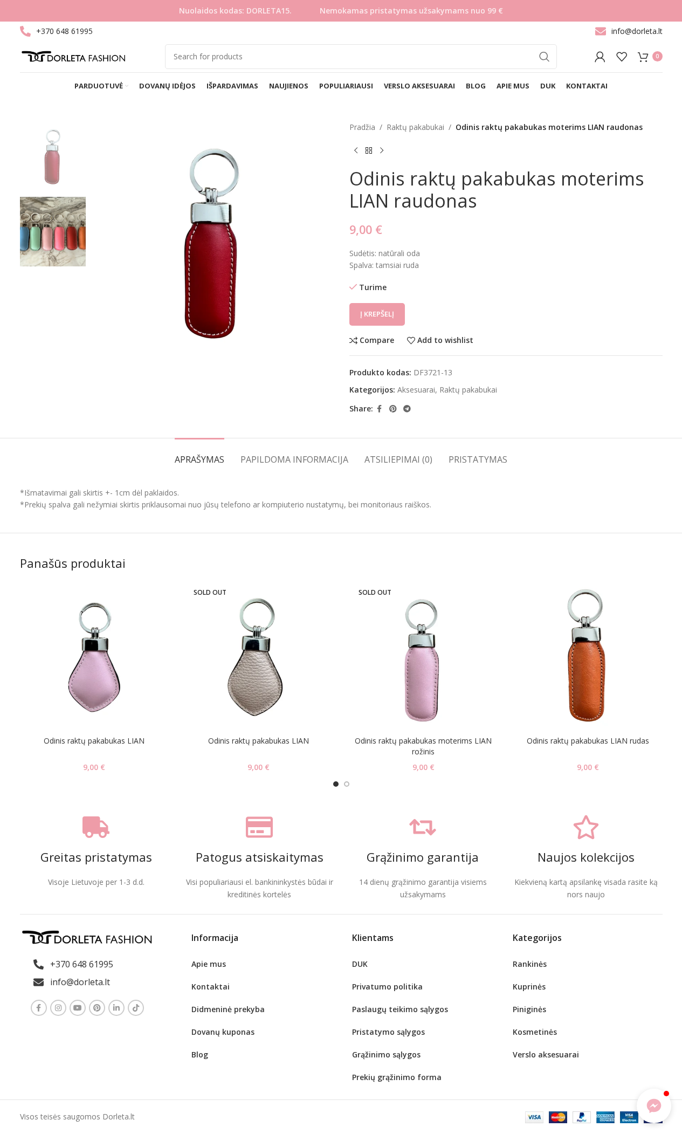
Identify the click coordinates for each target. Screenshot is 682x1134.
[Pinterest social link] (393, 409)
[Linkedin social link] (116, 1008)
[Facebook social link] (379, 409)
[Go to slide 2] (346, 784)
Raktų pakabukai (415, 127)
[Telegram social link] (407, 409)
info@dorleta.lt (637, 31)
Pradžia (362, 127)
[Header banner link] (341, 11)
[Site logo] (73, 55)
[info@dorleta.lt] (600, 31)
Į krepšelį (377, 314)
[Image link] (87, 936)
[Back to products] (368, 150)
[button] (654, 1106)
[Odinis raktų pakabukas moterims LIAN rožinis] (423, 656)
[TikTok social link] (136, 1008)
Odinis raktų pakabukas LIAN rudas (588, 741)
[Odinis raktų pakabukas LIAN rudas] (588, 656)
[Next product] (381, 150)
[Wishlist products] (621, 56)
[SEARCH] (544, 56)
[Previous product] (355, 150)
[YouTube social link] (78, 1008)
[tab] (199, 454)
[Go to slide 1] (336, 784)
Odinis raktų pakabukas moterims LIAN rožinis (423, 746)
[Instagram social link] (58, 1008)
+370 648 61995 (64, 31)
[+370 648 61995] (25, 31)
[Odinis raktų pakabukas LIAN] (94, 656)
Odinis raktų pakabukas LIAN (94, 741)
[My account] (600, 56)
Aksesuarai (416, 389)
